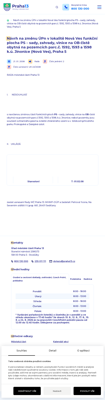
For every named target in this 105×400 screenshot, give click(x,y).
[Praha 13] (16, 7)
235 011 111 (40, 261)
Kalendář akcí (60, 341)
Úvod (8, 20)
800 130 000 (80, 8)
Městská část (18, 341)
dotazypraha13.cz (64, 261)
